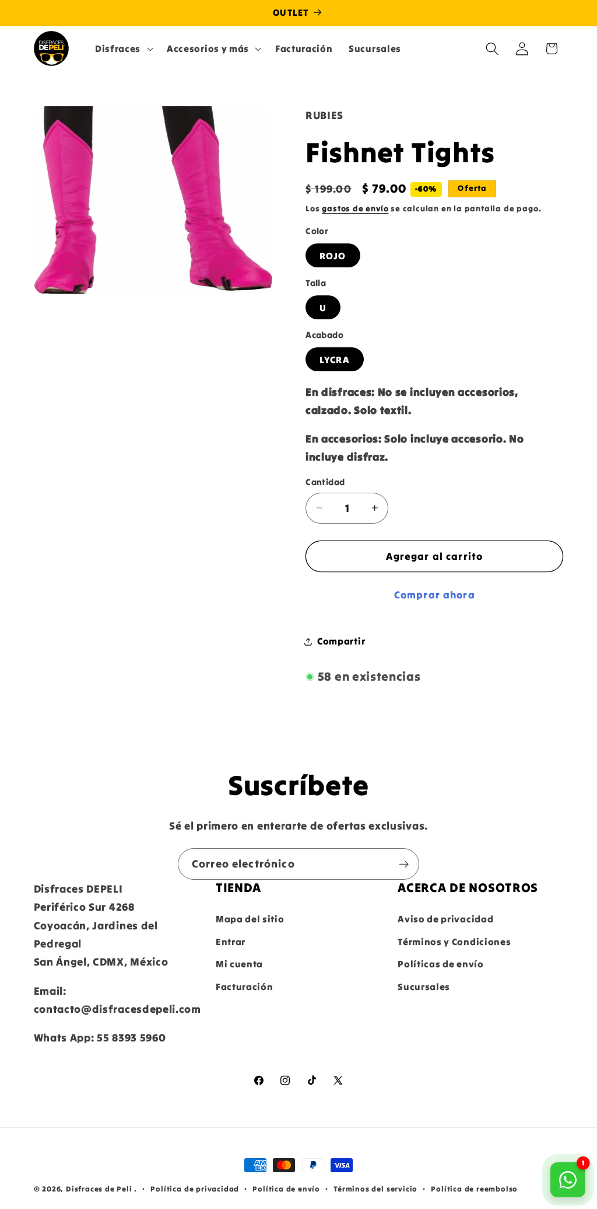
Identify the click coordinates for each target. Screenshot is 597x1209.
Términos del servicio (375, 1188)
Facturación (244, 986)
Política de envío (286, 1188)
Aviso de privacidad (445, 919)
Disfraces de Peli (99, 1188)
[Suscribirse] (404, 864)
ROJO (332, 256)
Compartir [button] (341, 641)
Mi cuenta (239, 964)
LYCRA (334, 359)
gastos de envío (355, 208)
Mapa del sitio (250, 919)
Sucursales (424, 986)
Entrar (230, 941)
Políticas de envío (440, 964)
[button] (123, 48)
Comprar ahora (434, 594)
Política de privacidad (194, 1188)
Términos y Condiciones (454, 941)
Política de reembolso (474, 1188)
